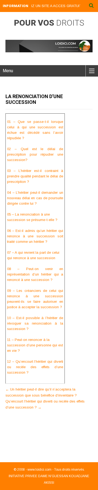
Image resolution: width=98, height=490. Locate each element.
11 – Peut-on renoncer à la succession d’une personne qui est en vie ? (35, 345)
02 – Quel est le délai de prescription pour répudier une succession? (35, 154)
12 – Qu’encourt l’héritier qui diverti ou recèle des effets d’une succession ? (35, 366)
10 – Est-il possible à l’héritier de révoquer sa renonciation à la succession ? (35, 323)
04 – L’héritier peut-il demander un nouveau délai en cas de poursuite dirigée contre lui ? (35, 197)
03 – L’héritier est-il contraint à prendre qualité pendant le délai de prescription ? (35, 176)
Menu (8, 70)
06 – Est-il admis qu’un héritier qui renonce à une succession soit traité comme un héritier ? (35, 236)
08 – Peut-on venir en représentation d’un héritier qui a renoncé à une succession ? (35, 274)
